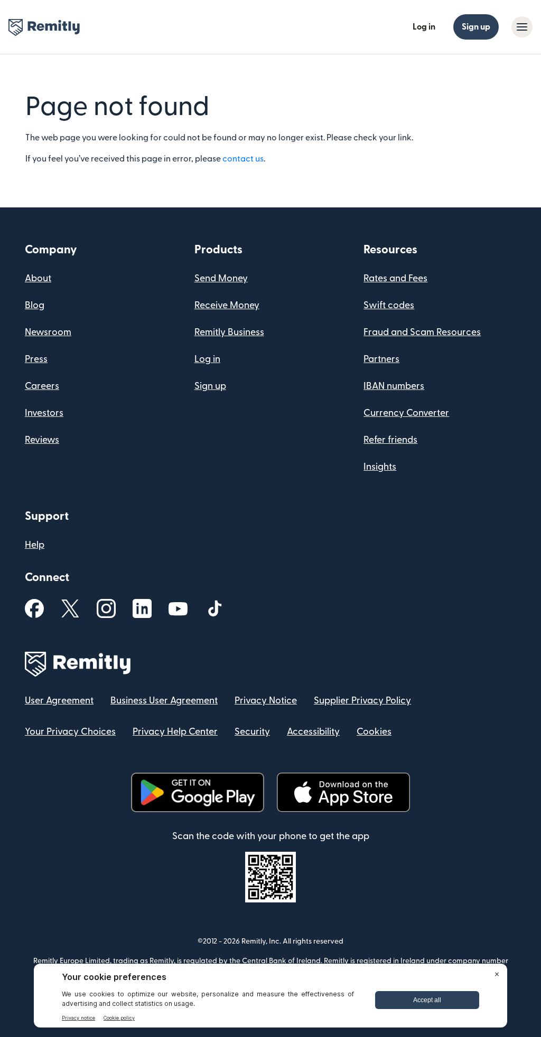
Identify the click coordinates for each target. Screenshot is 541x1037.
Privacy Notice (266, 700)
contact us (243, 159)
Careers (42, 386)
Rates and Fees (395, 278)
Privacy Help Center (175, 731)
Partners (381, 359)
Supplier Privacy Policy (362, 700)
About (38, 278)
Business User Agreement (164, 700)
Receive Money (226, 305)
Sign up (476, 27)
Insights (379, 466)
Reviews (42, 439)
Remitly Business (229, 332)
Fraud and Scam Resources (422, 332)
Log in (424, 27)
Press (36, 359)
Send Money (221, 278)
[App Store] (343, 792)
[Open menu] (522, 26)
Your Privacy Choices (70, 731)
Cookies (374, 731)
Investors (44, 412)
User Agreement (59, 700)
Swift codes (388, 305)
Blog (34, 305)
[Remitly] (44, 27)
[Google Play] (197, 792)
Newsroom (48, 332)
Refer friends (390, 439)
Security (252, 731)
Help (34, 544)
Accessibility (313, 731)
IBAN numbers (393, 386)
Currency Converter (406, 412)
